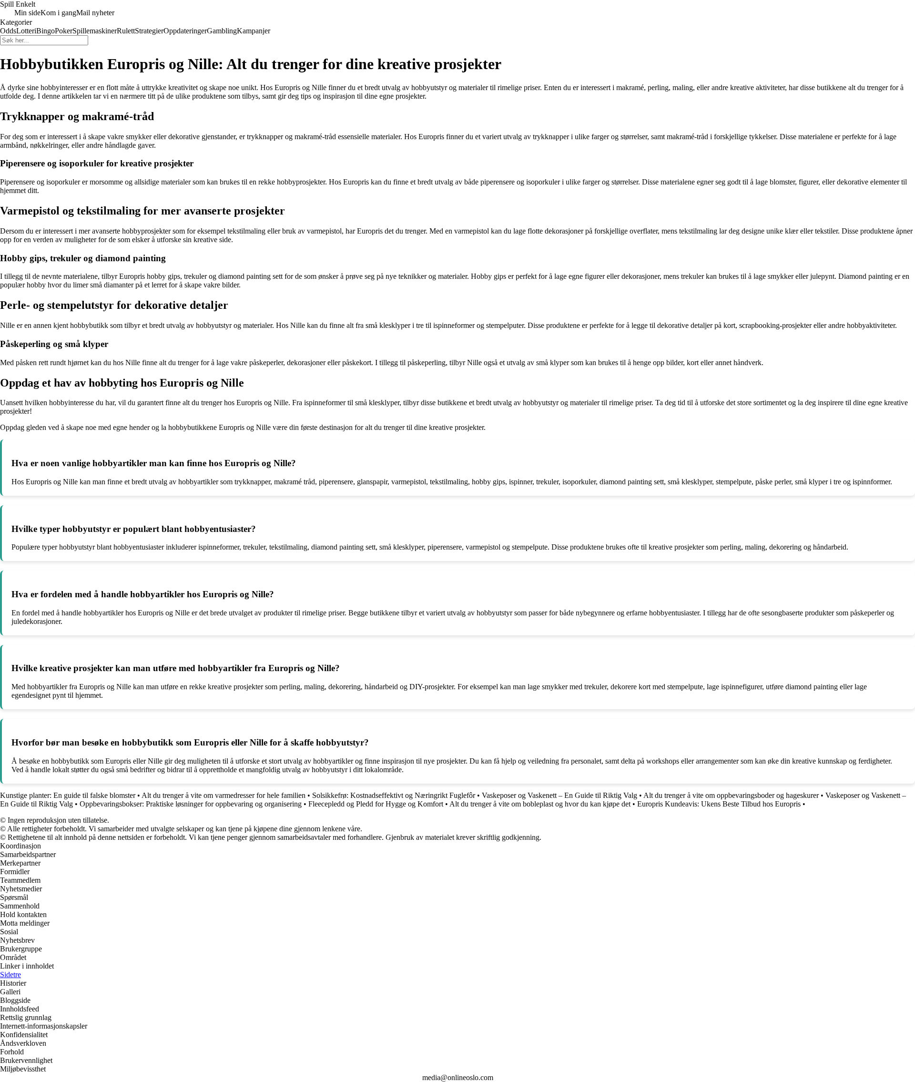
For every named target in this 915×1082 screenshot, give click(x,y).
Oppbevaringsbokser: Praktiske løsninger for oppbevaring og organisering (191, 804)
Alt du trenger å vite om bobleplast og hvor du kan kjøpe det (539, 804)
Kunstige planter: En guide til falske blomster (67, 795)
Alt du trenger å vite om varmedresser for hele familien (223, 795)
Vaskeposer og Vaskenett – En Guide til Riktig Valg (559, 795)
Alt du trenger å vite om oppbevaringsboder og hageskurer (731, 795)
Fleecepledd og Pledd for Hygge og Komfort (375, 804)
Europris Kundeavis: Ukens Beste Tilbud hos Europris (719, 804)
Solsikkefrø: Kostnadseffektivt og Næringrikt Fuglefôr (393, 795)
